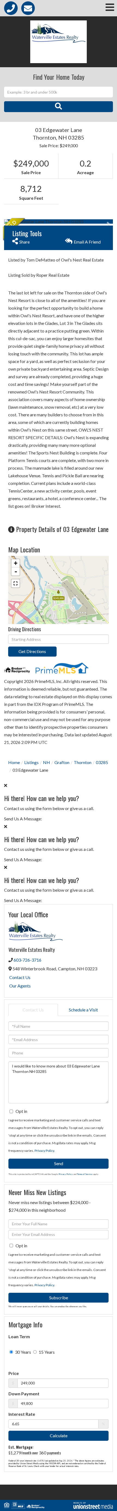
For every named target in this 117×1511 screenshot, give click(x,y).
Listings (31, 762)
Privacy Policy (44, 1151)
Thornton (82, 762)
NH (46, 762)
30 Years (22, 1352)
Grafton (61, 762)
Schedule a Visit (83, 1009)
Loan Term (19, 1336)
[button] (58, 106)
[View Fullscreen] (15, 583)
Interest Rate (21, 1414)
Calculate (58, 1435)
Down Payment (23, 1393)
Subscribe (58, 1297)
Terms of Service (85, 1174)
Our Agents (20, 985)
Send (58, 1163)
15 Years (46, 1352)
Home (14, 762)
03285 (102, 762)
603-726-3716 (27, 959)
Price (13, 1373)
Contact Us (19, 977)
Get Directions (32, 651)
